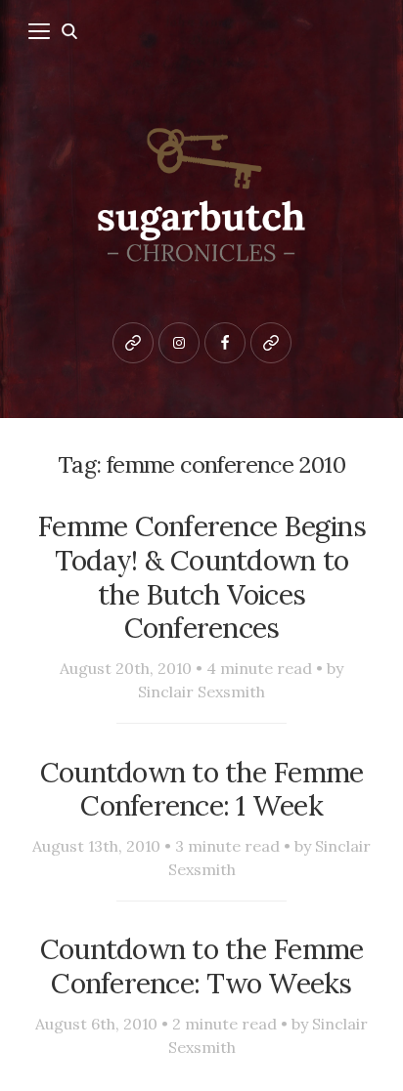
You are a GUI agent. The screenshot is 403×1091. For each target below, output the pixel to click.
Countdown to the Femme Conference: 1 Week (202, 789)
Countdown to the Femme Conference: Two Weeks (202, 966)
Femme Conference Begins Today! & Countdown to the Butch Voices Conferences (201, 577)
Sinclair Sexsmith (201, 691)
